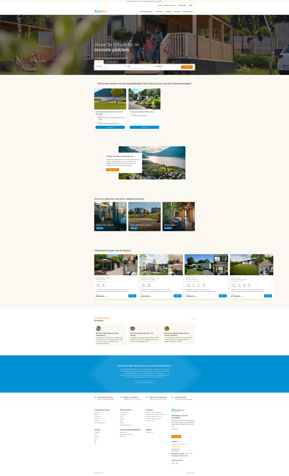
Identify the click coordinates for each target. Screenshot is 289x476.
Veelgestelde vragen (125, 425)
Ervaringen (123, 414)
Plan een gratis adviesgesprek (144, 382)
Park (128, 66)
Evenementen (149, 432)
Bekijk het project (112, 169)
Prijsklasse (159, 66)
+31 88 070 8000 (182, 5)
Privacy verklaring (190, 473)
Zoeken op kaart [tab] (112, 62)
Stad (95, 434)
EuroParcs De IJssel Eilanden (153, 412)
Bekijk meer (100, 228)
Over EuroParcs (124, 412)
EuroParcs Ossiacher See (153, 418)
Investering (123, 436)
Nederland (97, 412)
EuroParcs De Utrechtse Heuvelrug (155, 414)
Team (121, 416)
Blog (121, 421)
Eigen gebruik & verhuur (126, 434)
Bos (95, 440)
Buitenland (97, 432)
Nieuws (122, 423)
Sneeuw (96, 436)
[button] (189, 250)
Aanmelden (176, 436)
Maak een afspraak (170, 5)
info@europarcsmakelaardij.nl (179, 444)
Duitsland (96, 421)
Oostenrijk (97, 418)
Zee (95, 442)
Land (99, 66)
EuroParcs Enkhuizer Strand (153, 416)
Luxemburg (97, 416)
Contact (160, 5)
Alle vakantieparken (99, 423)
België (95, 414)
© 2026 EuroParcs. (99, 473)
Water (96, 438)
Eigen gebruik (123, 432)
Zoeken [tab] (100, 62)
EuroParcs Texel (150, 421)
